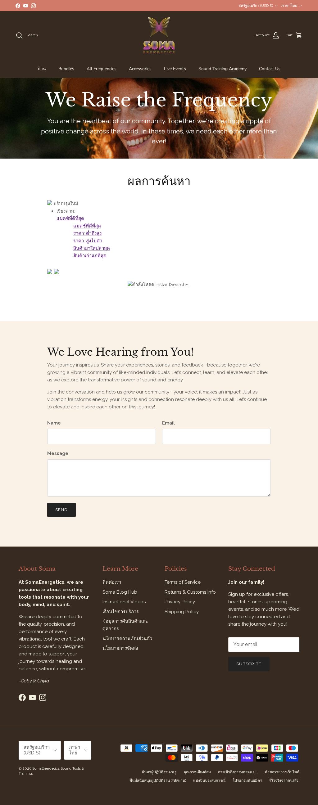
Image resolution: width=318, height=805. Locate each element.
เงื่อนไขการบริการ (120, 611)
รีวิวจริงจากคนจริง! (284, 780)
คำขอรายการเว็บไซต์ (282, 772)
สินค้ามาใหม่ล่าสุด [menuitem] (91, 248)
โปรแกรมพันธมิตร (247, 780)
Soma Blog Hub (119, 592)
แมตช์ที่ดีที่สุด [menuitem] (87, 226)
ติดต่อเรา (111, 582)
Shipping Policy (182, 611)
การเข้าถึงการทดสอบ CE (238, 772)
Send (61, 509)
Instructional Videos (124, 602)
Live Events (175, 69)
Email (168, 423)
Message (57, 453)
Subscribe (248, 664)
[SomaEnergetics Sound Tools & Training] (159, 35)
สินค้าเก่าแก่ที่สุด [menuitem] (90, 256)
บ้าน (42, 69)
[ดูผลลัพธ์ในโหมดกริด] (50, 272)
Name (54, 423)
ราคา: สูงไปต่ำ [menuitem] (87, 241)
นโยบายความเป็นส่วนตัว (127, 638)
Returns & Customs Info (190, 592)
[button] (70, 218)
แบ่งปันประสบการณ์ (209, 780)
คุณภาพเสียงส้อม (197, 772)
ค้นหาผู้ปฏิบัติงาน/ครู (159, 772)
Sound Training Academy (222, 69)
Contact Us (269, 69)
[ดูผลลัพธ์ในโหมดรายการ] (56, 272)
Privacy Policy (180, 602)
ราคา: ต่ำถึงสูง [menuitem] (87, 233)
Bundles (66, 69)
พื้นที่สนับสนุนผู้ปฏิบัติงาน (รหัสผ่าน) (157, 780)
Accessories (140, 69)
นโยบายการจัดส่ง (120, 648)
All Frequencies (101, 69)
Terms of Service (183, 582)
